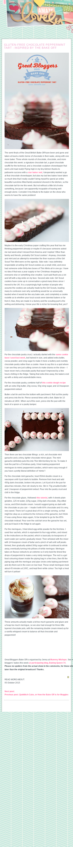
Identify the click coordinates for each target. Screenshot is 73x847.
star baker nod (35, 172)
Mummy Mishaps (58, 659)
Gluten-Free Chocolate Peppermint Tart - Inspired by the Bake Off (34, 46)
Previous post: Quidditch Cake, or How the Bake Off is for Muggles (36, 694)
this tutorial (41, 498)
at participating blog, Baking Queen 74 (47, 663)
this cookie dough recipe (54, 383)
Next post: (10, 691)
